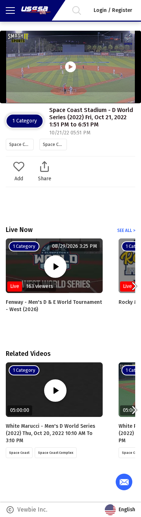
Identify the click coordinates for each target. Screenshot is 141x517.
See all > (126, 230)
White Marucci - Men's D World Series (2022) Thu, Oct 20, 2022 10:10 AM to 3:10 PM (50, 433)
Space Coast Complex (55, 144)
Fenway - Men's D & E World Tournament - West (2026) (54, 306)
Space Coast (21, 144)
